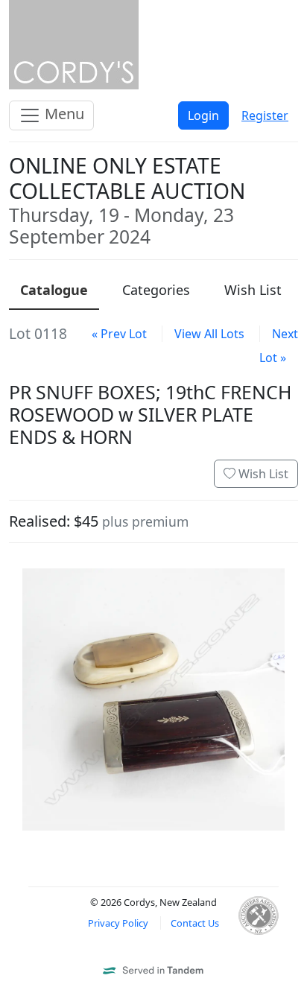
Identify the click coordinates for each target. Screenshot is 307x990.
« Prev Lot (119, 334)
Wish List (261, 474)
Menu (62, 114)
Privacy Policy (118, 923)
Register (264, 115)
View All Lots (209, 334)
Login (203, 115)
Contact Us (195, 923)
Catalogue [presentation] (54, 290)
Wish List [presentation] (253, 290)
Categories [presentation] (156, 290)
